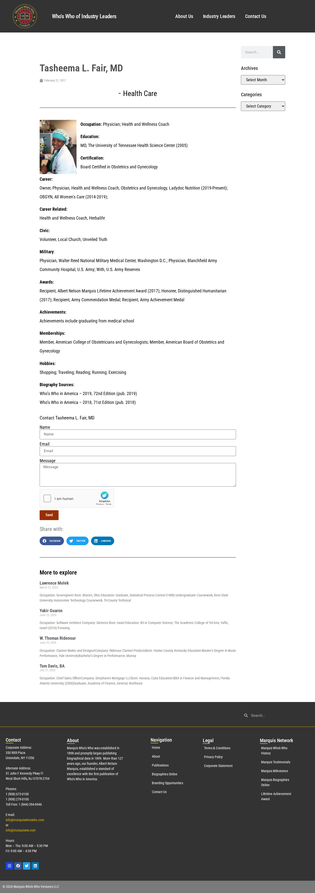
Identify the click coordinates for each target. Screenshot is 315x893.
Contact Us (255, 16)
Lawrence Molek (54, 583)
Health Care (140, 93)
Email (44, 444)
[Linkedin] (35, 866)
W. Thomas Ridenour (58, 638)
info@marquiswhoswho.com (25, 820)
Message (47, 461)
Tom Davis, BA (52, 666)
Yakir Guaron (51, 610)
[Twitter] (26, 866)
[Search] (279, 52)
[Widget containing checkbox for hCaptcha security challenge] (77, 498)
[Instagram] (9, 866)
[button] (52, 541)
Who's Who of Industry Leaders (84, 16)
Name (45, 427)
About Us (184, 16)
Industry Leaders (219, 16)
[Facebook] (18, 866)
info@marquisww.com (21, 830)
